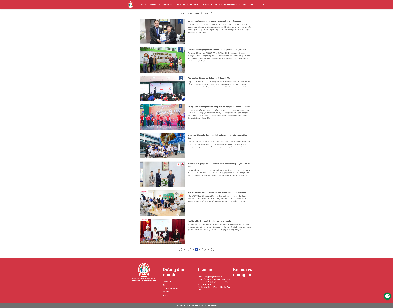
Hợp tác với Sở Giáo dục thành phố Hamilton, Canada (209, 221)
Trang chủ (143, 5)
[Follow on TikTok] (242, 282)
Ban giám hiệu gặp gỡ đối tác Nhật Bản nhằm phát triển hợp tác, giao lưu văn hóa (219, 165)
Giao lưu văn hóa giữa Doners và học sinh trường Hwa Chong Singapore (217, 192)
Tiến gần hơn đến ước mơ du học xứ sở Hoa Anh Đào (209, 78)
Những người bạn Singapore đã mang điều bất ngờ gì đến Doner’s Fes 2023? (219, 107)
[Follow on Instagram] (238, 282)
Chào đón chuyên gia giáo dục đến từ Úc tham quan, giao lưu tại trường (217, 49)
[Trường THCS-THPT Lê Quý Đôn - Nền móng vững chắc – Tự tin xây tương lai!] (132, 4)
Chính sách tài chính (190, 5)
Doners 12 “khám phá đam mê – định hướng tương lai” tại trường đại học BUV (217, 136)
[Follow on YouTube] (249, 282)
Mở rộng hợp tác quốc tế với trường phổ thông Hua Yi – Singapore (214, 21)
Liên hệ (250, 5)
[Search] (264, 5)
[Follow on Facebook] (235, 282)
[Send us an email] (246, 282)
